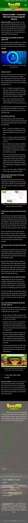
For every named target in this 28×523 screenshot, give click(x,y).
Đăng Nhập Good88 (8, 434)
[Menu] (25, 5)
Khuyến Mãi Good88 (8, 444)
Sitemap (14, 495)
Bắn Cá (5, 463)
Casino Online (6, 455)
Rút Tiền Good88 (7, 442)
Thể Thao (5, 458)
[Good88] (14, 5)
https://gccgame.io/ (13, 482)
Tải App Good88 (7, 436)
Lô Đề (4, 461)
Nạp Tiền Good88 (7, 439)
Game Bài (5, 466)
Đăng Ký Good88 (7, 431)
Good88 (3, 412)
